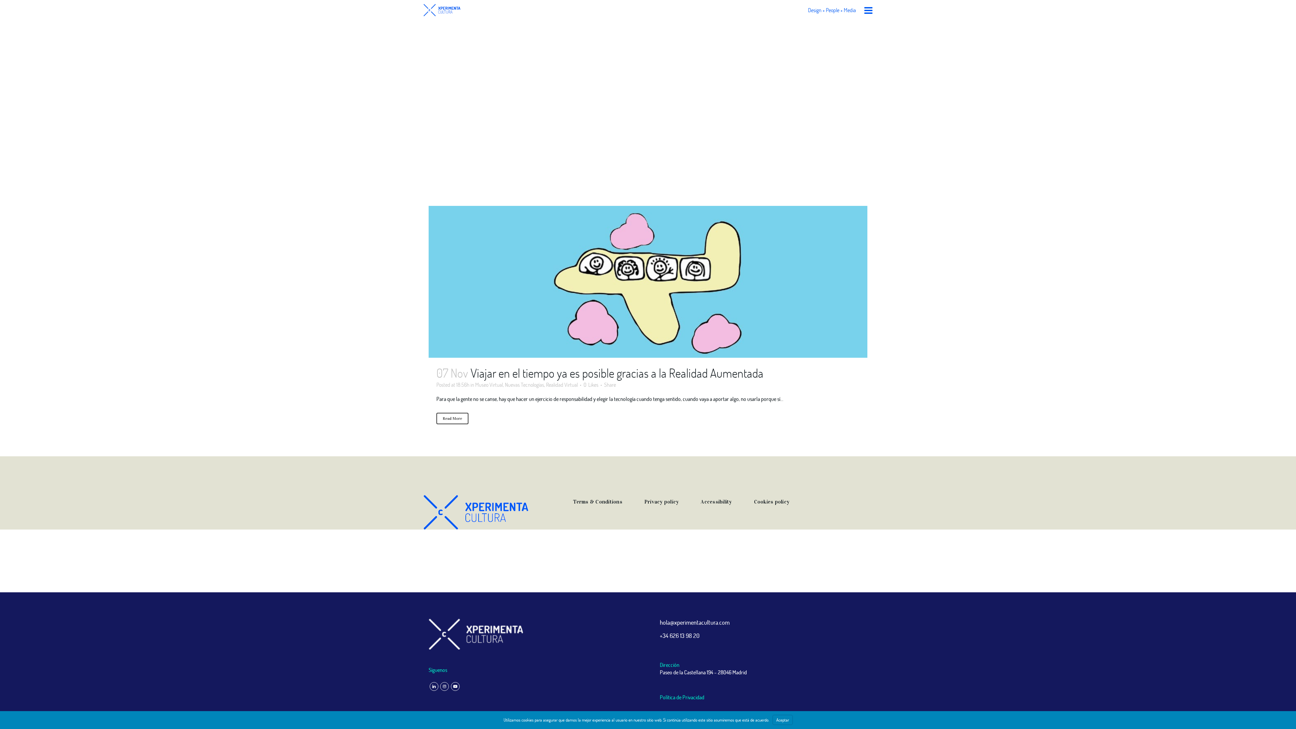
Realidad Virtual (562, 384)
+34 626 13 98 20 (680, 635)
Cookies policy (772, 501)
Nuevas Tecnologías (524, 384)
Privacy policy (661, 501)
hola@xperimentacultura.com (695, 622)
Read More (452, 418)
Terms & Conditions (597, 501)
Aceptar (782, 720)
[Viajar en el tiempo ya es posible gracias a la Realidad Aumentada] (648, 282)
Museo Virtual (489, 384)
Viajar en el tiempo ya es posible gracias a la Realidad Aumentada (616, 373)
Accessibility (716, 501)
